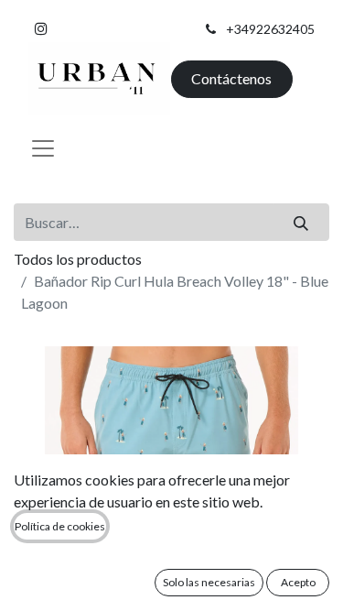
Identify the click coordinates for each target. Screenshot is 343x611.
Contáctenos (231, 78)
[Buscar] (301, 221)
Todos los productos (78, 258)
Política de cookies (60, 526)
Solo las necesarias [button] (209, 582)
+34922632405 (270, 29)
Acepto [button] (298, 582)
